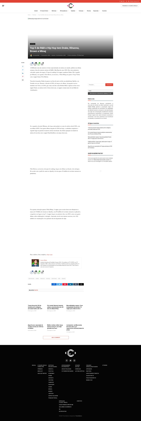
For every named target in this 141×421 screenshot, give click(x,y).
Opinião (73, 10)
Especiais (95, 10)
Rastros (88, 371)
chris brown (31, 278)
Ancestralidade (66, 369)
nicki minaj (54, 278)
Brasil (50, 389)
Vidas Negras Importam (66, 404)
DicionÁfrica (65, 366)
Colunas (81, 10)
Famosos (51, 382)
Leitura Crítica (79, 371)
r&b (59, 278)
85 (59, 409)
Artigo (77, 366)
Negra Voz (89, 380)
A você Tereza (63, 402)
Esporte (50, 377)
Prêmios (40, 369)
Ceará (50, 386)
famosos (42, 278)
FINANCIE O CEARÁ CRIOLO (129, 5)
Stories (89, 10)
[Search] (128, 1)
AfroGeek (89, 369)
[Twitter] (22, 69)
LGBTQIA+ (51, 393)
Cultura (50, 380)
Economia (51, 373)
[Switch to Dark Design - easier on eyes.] (126, 1)
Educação (51, 384)
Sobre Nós (41, 366)
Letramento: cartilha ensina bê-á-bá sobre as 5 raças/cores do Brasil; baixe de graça (75, 327)
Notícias (54, 10)
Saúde (50, 375)
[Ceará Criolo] (70, 6)
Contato (104, 10)
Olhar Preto (90, 375)
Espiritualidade (53, 395)
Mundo (50, 391)
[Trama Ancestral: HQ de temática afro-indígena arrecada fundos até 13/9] (36, 299)
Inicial (36, 10)
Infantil (50, 369)
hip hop (48, 278)
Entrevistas (62, 411)
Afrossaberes (63, 10)
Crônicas (78, 369)
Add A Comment (56, 337)
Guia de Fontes (42, 373)
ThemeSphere (78, 415)
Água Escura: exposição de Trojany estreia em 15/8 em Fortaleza (35, 326)
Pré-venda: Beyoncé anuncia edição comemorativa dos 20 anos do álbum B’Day (55, 307)
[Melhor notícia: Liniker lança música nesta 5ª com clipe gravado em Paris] (55, 318)
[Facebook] (22, 66)
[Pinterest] (22, 76)
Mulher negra (52, 366)
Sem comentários (73, 55)
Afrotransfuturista (92, 373)
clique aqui (49, 254)
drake (37, 278)
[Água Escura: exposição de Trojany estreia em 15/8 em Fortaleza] (36, 318)
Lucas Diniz (37, 55)
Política (50, 371)
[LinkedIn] (22, 73)
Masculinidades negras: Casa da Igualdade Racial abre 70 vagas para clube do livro (74, 307)
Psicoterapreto (91, 377)
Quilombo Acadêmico (65, 406)
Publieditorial (52, 398)
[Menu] (3, 5)
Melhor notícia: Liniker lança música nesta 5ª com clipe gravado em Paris (55, 326)
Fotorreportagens (67, 371)
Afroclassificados (92, 366)
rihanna (63, 278)
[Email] (22, 80)
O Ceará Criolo (44, 10)
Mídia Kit (40, 371)
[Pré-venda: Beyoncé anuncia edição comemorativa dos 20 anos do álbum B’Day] (55, 299)
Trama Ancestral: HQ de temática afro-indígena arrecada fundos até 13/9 (35, 307)
